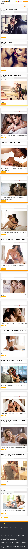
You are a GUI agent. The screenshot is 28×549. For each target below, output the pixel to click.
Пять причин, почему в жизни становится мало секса (11, 489)
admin (5, 10)
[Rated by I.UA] (2, 547)
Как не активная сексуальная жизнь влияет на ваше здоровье (13, 239)
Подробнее (3, 137)
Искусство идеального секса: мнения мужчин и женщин (11, 360)
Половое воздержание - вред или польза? (9, 9)
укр (17, 1)
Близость (8, 13)
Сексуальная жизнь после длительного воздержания (11, 142)
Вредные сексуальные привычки (7, 42)
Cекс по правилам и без (5, 108)
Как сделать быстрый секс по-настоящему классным (11, 75)
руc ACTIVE (20, 1)
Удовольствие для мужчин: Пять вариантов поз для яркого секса (13, 330)
